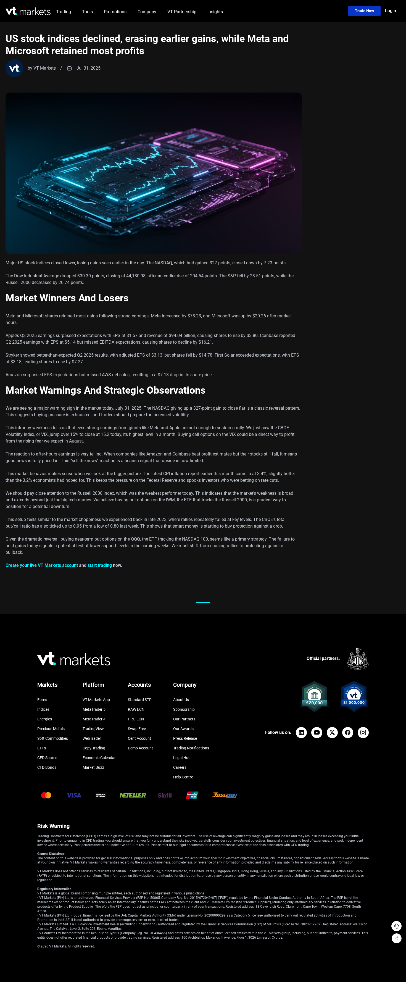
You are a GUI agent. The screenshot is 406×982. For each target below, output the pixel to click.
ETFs (41, 748)
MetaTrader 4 (94, 719)
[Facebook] (347, 732)
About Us (181, 699)
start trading (100, 565)
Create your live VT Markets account (42, 565)
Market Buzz (93, 767)
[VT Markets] (28, 11)
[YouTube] (316, 732)
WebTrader (92, 738)
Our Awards (183, 728)
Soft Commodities (52, 738)
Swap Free (137, 728)
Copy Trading (94, 748)
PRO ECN (136, 719)
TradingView (93, 728)
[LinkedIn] (301, 732)
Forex (42, 699)
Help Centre (183, 777)
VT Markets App (96, 699)
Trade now (364, 11)
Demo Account (140, 748)
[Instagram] (363, 732)
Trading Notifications (191, 748)
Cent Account (139, 738)
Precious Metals (51, 728)
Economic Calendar (99, 757)
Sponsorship (184, 709)
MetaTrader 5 (94, 709)
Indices (43, 709)
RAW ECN (136, 709)
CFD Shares (47, 757)
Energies (44, 719)
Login (390, 10)
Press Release (185, 738)
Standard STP (140, 699)
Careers (179, 767)
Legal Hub (182, 757)
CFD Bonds (46, 767)
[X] (332, 732)
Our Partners (184, 719)
